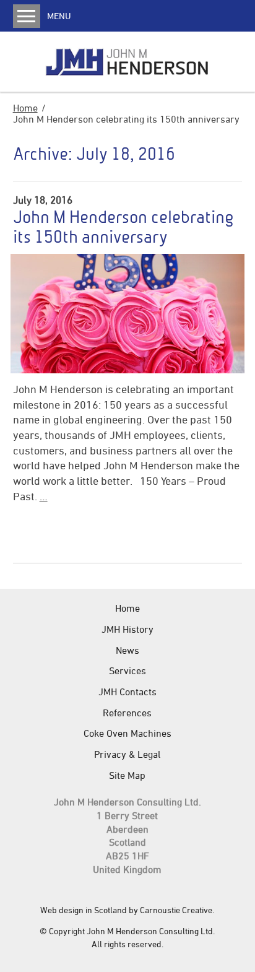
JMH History (127, 629)
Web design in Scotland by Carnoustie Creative (126, 910)
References (127, 712)
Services (127, 670)
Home (25, 107)
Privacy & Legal (127, 754)
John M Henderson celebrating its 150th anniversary (123, 227)
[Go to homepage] (127, 62)
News (127, 650)
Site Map (127, 775)
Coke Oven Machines (127, 733)
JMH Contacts (127, 691)
